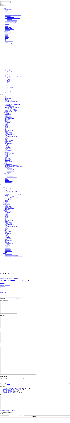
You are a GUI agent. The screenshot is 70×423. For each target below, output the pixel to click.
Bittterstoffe (2, 297)
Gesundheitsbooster (15, 297)
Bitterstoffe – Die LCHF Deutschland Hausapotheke (15, 280)
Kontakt (14, 0)
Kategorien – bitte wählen (4, 378)
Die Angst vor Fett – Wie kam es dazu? (9, 392)
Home (1, 273)
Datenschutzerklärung (9, 0)
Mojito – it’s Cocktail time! (7, 391)
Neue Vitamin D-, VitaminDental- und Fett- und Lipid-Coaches (13, 388)
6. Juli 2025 (2, 283)
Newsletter (18, 0)
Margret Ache (2, 286)
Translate (8, 384)
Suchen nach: (2, 298)
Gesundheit (2, 285)
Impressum (2, 0)
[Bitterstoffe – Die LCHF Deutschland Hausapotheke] (9, 278)
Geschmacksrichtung (8, 297)
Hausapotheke (7, 285)
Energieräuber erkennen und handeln (9, 390)
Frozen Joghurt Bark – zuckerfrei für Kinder (10, 389)
